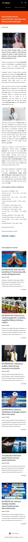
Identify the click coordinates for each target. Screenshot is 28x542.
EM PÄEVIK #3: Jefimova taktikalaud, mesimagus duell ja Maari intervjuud (14, 412)
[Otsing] (22, 2)
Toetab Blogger (15, 533)
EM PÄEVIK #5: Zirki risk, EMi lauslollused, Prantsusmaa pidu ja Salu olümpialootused (14, 272)
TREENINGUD (8, 7)
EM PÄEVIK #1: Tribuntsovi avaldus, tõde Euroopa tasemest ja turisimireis (12, 366)
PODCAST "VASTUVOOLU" (20, 7)
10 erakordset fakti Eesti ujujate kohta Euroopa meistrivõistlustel (11, 457)
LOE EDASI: (23, 289)
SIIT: (13, 227)
